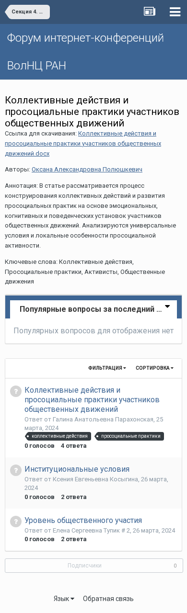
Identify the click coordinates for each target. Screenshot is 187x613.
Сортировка (153, 368)
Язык (62, 598)
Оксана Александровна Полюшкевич (87, 169)
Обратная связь (108, 598)
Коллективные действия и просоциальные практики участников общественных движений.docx (83, 143)
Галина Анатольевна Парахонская (103, 419)
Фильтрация (105, 368)
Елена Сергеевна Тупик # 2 (91, 530)
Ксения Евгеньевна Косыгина (95, 479)
